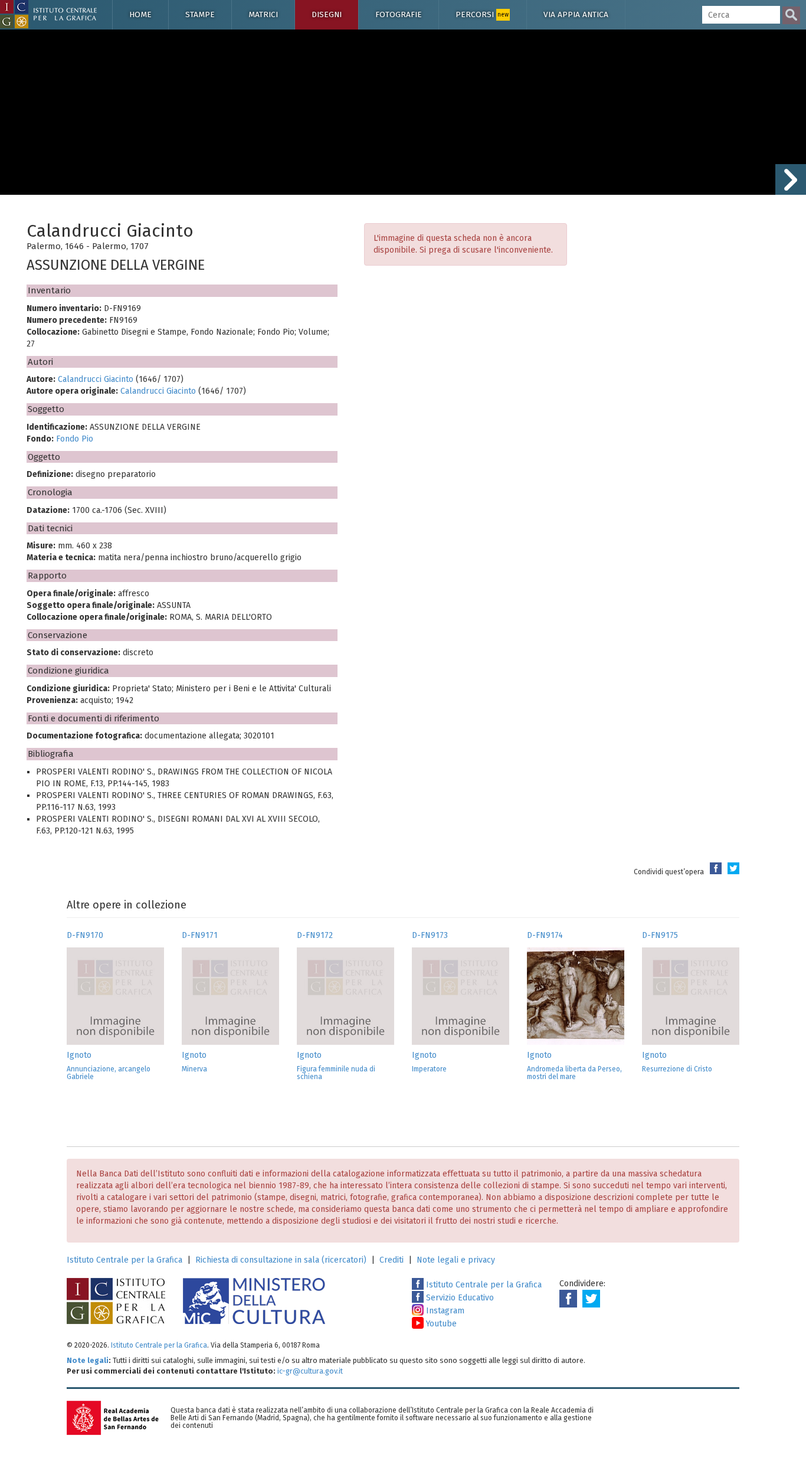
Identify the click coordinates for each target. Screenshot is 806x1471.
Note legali (88, 1360)
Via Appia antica (575, 14)
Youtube (440, 1324)
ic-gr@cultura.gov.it (310, 1371)
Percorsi (482, 14)
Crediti (391, 1260)
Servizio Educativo (459, 1298)
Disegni (327, 14)
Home (140, 14)
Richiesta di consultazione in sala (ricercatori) (280, 1260)
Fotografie (398, 14)
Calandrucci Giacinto (95, 379)
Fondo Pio (74, 439)
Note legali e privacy (456, 1260)
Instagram (444, 1311)
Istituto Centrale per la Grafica (124, 1260)
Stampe (200, 14)
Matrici (263, 14)
